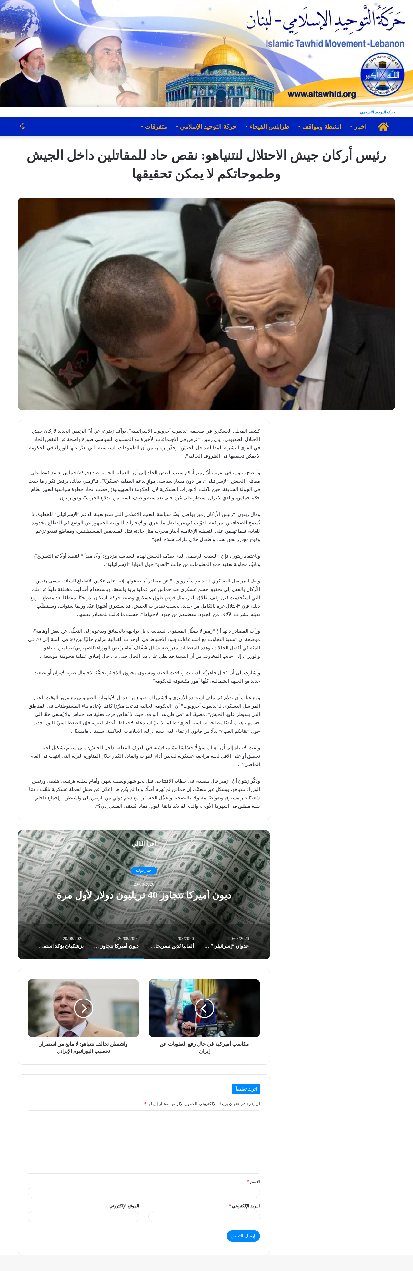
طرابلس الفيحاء (269, 126)
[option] (141, 894)
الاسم (253, 1181)
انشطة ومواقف (321, 126)
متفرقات (156, 126)
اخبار (360, 126)
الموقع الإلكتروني (124, 1205)
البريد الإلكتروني (244, 1205)
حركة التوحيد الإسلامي (208, 126)
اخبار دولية (141, 865)
